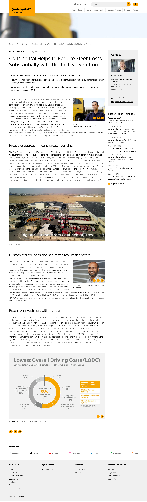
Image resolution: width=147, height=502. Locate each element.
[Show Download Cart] (135, 4)
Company (127, 10)
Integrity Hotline (15, 488)
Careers (80, 10)
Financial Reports (48, 469)
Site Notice (112, 469)
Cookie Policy (113, 479)
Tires (77, 473)
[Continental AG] (22, 8)
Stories (135, 10)
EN (85, 4)
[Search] (129, 4)
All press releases (117, 184)
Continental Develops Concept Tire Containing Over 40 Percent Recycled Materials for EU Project (122, 131)
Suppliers (12, 485)
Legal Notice (113, 473)
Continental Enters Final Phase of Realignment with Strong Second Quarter (120, 159)
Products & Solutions (114, 10)
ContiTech (79, 469)
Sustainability (99, 10)
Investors (89, 10)
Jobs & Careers (14, 473)
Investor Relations (16, 476)
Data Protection (114, 476)
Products (12, 482)
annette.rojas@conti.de (124, 102)
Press (74, 10)
